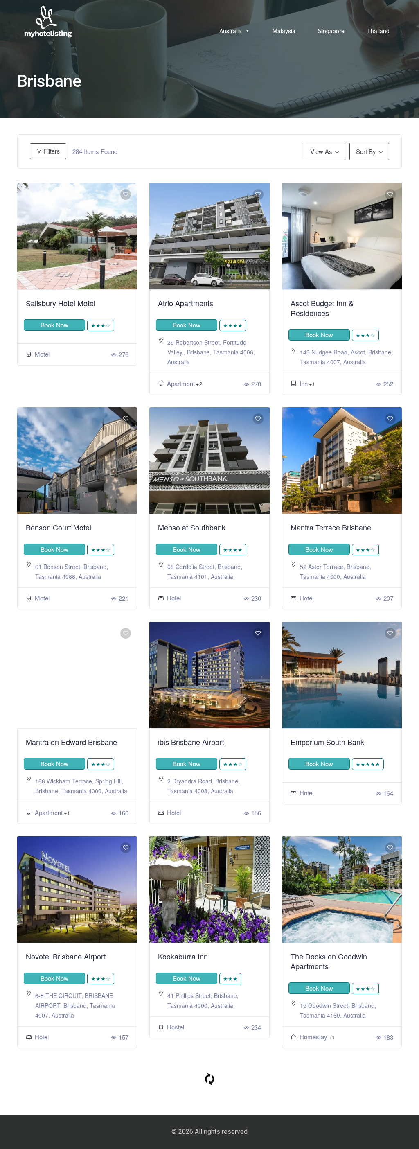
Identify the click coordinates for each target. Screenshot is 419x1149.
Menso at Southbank (191, 527)
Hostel (175, 1027)
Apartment (181, 383)
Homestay (313, 1036)
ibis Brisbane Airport (191, 741)
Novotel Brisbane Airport (66, 956)
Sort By (366, 151)
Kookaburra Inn (183, 956)
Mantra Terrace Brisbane (331, 527)
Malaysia (284, 31)
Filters (51, 151)
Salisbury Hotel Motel (60, 303)
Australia (230, 31)
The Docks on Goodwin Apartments (329, 961)
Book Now (54, 325)
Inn (304, 383)
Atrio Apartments (185, 303)
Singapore (331, 31)
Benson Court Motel (58, 527)
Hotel (174, 598)
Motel (42, 354)
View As (321, 151)
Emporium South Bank (327, 741)
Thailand (378, 31)
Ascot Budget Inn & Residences (322, 308)
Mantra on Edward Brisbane (71, 741)
